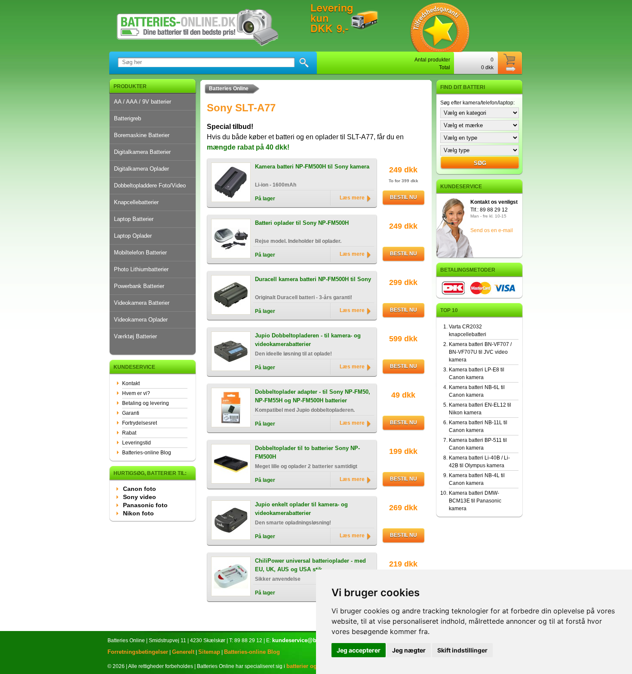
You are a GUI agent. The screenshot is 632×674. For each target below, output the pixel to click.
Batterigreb (127, 118)
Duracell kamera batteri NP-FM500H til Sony (313, 279)
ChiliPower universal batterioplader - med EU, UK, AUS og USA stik (310, 565)
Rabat (129, 433)
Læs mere (352, 198)
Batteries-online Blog (146, 453)
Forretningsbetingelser (137, 652)
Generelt (183, 652)
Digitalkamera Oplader (141, 168)
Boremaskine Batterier (141, 135)
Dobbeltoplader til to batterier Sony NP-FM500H (307, 452)
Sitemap (209, 652)
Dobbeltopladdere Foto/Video (150, 185)
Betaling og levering (145, 403)
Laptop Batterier (133, 219)
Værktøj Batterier (135, 336)
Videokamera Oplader (141, 319)
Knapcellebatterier (136, 202)
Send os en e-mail (491, 230)
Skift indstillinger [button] (462, 650)
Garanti (130, 413)
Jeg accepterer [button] (358, 650)
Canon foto (139, 488)
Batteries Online (229, 89)
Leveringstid (136, 443)
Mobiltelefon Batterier (140, 252)
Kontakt (131, 383)
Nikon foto (138, 513)
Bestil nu (403, 197)
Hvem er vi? (136, 393)
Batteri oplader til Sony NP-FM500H (302, 223)
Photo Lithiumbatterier (141, 269)
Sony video (139, 496)
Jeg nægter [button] (409, 650)
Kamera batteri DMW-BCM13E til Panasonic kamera (475, 501)
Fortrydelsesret (139, 423)
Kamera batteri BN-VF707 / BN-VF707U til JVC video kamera (480, 352)
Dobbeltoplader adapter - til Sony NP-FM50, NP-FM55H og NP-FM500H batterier (312, 396)
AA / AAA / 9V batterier (142, 101)
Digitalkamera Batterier (142, 152)
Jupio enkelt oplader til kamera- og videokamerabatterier (301, 508)
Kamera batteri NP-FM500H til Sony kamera (312, 166)
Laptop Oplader (133, 236)
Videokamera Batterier (141, 303)
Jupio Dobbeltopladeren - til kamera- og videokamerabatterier (308, 339)
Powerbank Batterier (139, 286)
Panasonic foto (145, 505)
